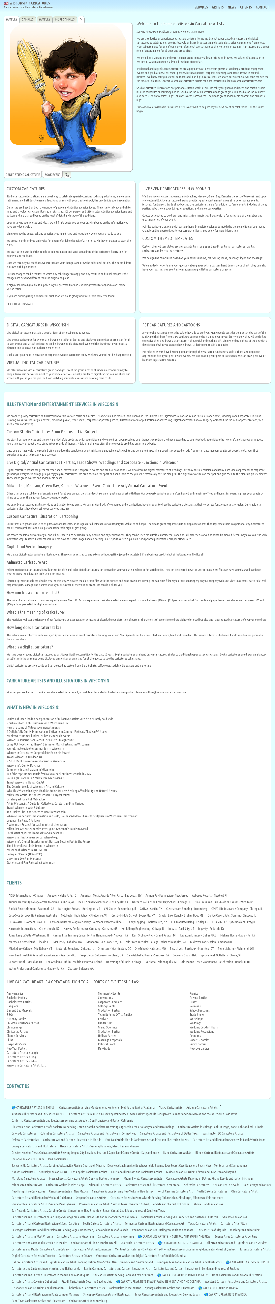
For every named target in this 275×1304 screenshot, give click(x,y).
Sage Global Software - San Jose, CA (148, 955)
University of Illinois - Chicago (124, 962)
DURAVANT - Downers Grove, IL (27, 922)
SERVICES (201, 7)
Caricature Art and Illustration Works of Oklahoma (42, 1198)
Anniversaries (15, 993)
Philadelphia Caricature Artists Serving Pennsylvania (43, 1204)
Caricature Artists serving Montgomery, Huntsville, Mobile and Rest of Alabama (107, 1107)
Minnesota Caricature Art (27, 1185)
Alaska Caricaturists (170, 1107)
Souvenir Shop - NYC (185, 955)
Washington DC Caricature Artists (223, 1133)
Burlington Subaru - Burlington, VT (79, 909)
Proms (193, 1002)
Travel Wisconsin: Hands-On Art (25, 782)
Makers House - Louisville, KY (237, 935)
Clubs (10, 1040)
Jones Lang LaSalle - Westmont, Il (29, 935)
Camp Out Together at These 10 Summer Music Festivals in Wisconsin (48, 744)
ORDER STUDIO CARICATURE (23, 175)
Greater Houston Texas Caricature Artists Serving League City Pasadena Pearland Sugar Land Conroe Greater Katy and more (85, 1152)
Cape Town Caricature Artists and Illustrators (38, 1301)
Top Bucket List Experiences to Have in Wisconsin (36, 812)
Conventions (105, 997)
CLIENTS (246, 7)
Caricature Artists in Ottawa (75, 1256)
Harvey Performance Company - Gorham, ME (90, 928)
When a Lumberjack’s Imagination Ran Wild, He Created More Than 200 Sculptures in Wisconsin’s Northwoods (73, 816)
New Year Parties (17, 1048)
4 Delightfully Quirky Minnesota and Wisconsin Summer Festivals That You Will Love (57, 731)
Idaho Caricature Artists (177, 1152)
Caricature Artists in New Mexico (68, 1191)
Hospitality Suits (16, 1044)
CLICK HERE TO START (20, 304)
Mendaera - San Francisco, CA (104, 942)
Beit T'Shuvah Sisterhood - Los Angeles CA (103, 902)
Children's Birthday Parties (23, 1023)
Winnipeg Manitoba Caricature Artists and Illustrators (189, 1262)
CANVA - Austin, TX (151, 909)
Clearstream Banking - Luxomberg (186, 909)
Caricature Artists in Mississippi (65, 1185)
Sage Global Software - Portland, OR (102, 955)
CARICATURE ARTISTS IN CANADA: (182, 1243)
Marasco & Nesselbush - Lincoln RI (29, 942)
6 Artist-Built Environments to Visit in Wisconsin (36, 761)
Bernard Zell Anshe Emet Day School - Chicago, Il (161, 902)
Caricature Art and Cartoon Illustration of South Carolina (45, 1223)
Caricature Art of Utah (234, 1223)
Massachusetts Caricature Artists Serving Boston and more (84, 1178)
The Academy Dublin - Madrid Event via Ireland (74, 962)
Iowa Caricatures (58, 1159)
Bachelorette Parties (19, 1002)
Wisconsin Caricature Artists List (26, 1065)
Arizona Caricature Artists (202, 1107)
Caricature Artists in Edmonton (92, 1249)
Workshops (196, 1019)
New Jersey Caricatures (257, 1185)
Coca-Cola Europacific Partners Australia (33, 915)
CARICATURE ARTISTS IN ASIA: (220, 1288)
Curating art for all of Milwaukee (26, 799)
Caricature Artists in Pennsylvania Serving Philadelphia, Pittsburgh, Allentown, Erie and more (167, 1198)
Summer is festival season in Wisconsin (30, 769)
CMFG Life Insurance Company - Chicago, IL (237, 909)
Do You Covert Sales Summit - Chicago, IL (232, 915)
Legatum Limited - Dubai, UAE (198, 935)
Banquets (12, 1006)
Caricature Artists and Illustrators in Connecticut (107, 1133)
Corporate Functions (110, 1002)
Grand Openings (107, 1027)
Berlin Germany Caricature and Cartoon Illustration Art (117, 1268)
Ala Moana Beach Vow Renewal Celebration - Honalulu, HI (215, 962)
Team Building (106, 1014)
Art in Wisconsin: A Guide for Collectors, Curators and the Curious (45, 803)
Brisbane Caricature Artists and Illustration (38, 1288)
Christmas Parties (17, 1031)
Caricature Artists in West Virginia (32, 1236)
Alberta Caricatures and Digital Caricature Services (237, 1243)
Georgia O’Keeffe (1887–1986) (24, 854)
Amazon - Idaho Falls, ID (62, 895)
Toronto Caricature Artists (255, 1249)
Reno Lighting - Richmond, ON (236, 948)
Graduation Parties (109, 1010)
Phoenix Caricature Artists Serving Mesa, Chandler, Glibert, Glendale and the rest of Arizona (134, 1204)
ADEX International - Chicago (26, 895)
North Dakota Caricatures (212, 1191)
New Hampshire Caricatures (28, 1191)
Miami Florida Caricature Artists (143, 1178)
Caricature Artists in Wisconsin (75, 1236)
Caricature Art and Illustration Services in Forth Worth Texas (229, 1140)
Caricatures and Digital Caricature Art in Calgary (40, 1249)
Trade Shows (197, 1014)
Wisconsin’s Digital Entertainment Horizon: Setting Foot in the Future (49, 841)
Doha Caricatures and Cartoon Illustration (237, 1275)
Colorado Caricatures (24, 1133)
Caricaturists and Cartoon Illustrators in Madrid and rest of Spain (50, 1275)
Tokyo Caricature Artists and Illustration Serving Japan (167, 1294)
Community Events (109, 993)
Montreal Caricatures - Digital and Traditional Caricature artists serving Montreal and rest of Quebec (175, 1249)
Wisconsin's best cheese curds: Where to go (32, 837)
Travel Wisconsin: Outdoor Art (24, 757)
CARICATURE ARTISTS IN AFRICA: (228, 1294)
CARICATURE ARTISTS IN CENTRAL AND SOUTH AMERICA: (176, 1236)
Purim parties (198, 1044)
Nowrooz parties (199, 1048)
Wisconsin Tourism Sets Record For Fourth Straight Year (40, 740)
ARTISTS (218, 7)
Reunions (195, 1006)
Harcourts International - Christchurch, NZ (34, 928)
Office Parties (124, 1014)
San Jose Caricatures (234, 1217)
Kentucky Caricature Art (53, 1172)
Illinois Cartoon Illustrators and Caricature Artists (224, 1152)
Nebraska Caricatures (196, 1185)
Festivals (103, 1019)
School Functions (200, 1010)
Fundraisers (105, 1023)
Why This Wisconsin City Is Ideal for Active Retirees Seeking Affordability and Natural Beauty (62, 791)
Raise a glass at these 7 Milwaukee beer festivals (35, 778)
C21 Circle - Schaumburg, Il (120, 909)
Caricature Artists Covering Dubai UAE (34, 1281)
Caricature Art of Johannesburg (88, 1301)
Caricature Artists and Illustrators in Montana (152, 1185)
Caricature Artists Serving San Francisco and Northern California (179, 1217)
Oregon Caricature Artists (91, 1198)
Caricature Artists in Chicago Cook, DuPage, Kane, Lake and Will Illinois (220, 1127)
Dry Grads (104, 1048)
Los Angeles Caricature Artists (89, 1172)
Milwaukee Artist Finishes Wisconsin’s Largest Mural (38, 795)
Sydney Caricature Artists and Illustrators (169, 1288)
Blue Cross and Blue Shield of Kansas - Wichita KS (223, 902)
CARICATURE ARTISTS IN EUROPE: (250, 1262)
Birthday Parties (16, 1019)
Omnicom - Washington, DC (114, 948)
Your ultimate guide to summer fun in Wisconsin (35, 748)
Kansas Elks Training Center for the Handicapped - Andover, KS (90, 935)
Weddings (195, 1023)
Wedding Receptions (202, 1031)
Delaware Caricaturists (25, 1140)
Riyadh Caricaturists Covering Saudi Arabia (86, 1281)
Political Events (107, 1044)
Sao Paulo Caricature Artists (137, 1243)
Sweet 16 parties (199, 1040)
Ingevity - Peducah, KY (211, 928)
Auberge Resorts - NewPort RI (209, 895)
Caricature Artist (17, 1052)
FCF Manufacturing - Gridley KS (189, 922)
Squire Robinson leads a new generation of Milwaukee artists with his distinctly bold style (60, 719)
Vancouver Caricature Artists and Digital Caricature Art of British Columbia (141, 1256)
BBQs (10, 1014)
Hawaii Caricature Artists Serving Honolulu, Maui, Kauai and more (99, 1146)
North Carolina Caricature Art (175, 1191)
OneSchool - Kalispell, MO (150, 948)
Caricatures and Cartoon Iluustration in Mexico (39, 1243)
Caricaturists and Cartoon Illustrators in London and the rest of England (196, 1268)
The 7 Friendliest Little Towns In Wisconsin (32, 846)
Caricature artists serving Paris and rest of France (123, 1275)
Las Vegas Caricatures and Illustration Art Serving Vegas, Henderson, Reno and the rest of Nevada (70, 1230)
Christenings (14, 1027)
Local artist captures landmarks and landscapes (35, 833)
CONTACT (262, 7)
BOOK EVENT (52, 175)
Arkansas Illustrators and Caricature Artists (38, 1114)
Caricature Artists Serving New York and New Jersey (122, 1191)
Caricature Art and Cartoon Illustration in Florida (72, 1140)
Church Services (16, 1036)
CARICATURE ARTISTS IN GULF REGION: (185, 1275)
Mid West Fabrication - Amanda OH (211, 942)
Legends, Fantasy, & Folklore (23, 820)
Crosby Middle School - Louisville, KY (133, 915)
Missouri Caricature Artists (105, 1185)
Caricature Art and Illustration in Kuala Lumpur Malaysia (45, 1294)
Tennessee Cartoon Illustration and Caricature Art (154, 1223)
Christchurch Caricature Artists (86, 1288)
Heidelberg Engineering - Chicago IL (142, 928)
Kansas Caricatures (23, 1172)
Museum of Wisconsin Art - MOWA (27, 850)
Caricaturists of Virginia (211, 1230)
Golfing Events (106, 1006)
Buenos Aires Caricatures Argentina (235, 1236)
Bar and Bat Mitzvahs (20, 1010)
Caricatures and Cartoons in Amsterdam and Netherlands (46, 1268)
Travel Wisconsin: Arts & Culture (26, 807)
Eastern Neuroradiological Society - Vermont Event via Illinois (87, 922)
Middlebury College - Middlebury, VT (30, 948)
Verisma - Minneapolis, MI (161, 962)
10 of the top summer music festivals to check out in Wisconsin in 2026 (49, 774)
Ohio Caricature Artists (245, 1191)
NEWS (232, 7)
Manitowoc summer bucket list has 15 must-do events (38, 736)
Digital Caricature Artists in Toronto (33, 1256)
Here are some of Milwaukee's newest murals (34, 727)
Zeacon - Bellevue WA (81, 968)
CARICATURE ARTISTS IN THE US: (35, 1107)
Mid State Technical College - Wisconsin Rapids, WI (156, 942)
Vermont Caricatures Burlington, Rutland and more (162, 1230)
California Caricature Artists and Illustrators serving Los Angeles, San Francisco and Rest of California (72, 1120)
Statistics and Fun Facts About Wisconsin (31, 862)
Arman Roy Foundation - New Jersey (167, 895)
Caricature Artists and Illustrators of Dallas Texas (169, 1133)
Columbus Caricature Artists (57, 1133)
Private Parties (199, 997)
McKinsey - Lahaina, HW (67, 942)
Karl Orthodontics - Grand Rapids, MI (154, 935)
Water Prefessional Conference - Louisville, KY (36, 968)
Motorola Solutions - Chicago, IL (75, 948)
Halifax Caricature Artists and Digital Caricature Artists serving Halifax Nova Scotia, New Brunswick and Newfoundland (82, 1262)
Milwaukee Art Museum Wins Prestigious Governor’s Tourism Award (47, 829)
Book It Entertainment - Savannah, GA (31, 909)
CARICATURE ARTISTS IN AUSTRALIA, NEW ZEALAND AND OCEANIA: (161, 1281)
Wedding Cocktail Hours (204, 1027)
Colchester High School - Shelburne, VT (84, 915)
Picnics (194, 993)
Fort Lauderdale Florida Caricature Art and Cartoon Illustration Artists (147, 1140)
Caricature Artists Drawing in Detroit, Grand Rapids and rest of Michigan (209, 1178)
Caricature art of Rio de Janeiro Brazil (94, 1243)
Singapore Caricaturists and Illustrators (107, 1294)
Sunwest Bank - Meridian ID (25, 962)
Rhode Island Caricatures (208, 1204)
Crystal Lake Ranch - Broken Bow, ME (181, 915)
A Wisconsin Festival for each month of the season (37, 824)
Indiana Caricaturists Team (28, 1159)
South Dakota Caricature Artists (102, 1223)
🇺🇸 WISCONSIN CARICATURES (28, 5)
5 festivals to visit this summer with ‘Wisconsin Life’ (38, 723)
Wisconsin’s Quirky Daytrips (23, 765)
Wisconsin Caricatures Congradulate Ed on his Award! (38, 753)
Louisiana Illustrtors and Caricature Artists (136, 1172)
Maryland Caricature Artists (28, 1178)
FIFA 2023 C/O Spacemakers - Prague (233, 922)
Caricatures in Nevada (226, 1185)
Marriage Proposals (110, 1040)
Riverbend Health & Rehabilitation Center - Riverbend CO (43, 955)
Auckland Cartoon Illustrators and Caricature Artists (236, 1281)
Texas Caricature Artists (202, 1223)
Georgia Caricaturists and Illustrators (34, 1146)
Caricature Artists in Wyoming (116, 1236)
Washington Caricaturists (245, 1230)
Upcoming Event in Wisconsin (24, 858)
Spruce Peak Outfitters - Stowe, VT (221, 955)
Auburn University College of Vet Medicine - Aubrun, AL (41, 902)
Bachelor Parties (17, 997)
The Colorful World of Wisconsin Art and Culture (35, 786)
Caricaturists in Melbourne (125, 1288)
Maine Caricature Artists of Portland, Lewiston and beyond (201, 1172)
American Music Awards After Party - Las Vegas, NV (111, 895)
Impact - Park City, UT (181, 928)
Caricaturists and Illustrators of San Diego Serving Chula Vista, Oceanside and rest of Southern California (74, 1217)
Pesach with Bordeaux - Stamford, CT (192, 948)
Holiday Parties (107, 1036)
